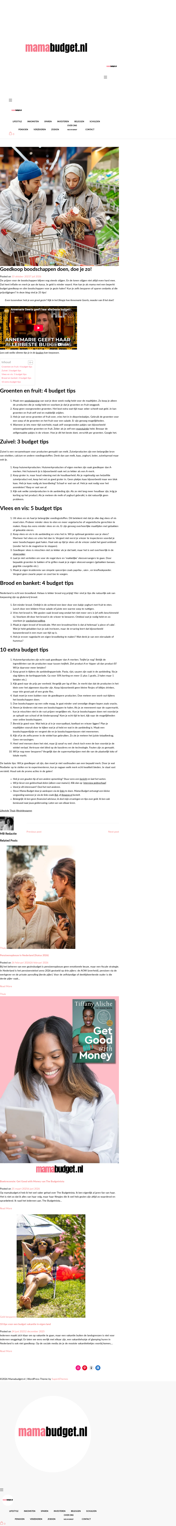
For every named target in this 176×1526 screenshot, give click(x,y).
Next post (113, 832)
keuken (40, 353)
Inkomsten (33, 122)
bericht (83, 779)
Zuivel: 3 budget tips (11, 371)
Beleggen (79, 122)
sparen (28, 811)
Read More (6, 986)
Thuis (13, 811)
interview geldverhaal (94, 783)
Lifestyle (17, 122)
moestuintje (82, 429)
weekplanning (31, 401)
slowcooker (19, 554)
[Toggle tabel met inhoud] (29, 362)
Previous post (34, 832)
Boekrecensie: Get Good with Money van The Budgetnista (32, 1181)
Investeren (63, 122)
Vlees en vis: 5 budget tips (14, 374)
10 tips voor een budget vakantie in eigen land (25, 1324)
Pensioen (23, 130)
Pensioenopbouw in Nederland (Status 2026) (24, 955)
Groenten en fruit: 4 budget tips (17, 367)
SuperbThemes (60, 1379)
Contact (89, 130)
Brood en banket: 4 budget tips (16, 378)
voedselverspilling (35, 621)
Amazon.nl (66, 795)
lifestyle (20, 811)
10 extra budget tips (11, 382)
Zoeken (55, 130)
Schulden (95, 122)
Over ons (72, 126)
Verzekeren (40, 130)
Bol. (56, 795)
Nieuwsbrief (72, 129)
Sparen (48, 122)
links (62, 791)
